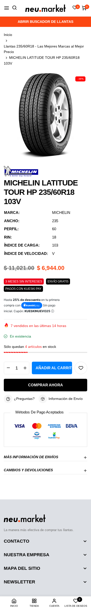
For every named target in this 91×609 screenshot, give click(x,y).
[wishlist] (75, 8)
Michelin (61, 212)
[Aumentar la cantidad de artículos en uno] (25, 368)
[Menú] (6, 8)
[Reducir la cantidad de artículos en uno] (8, 368)
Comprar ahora (45, 385)
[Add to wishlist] (81, 368)
